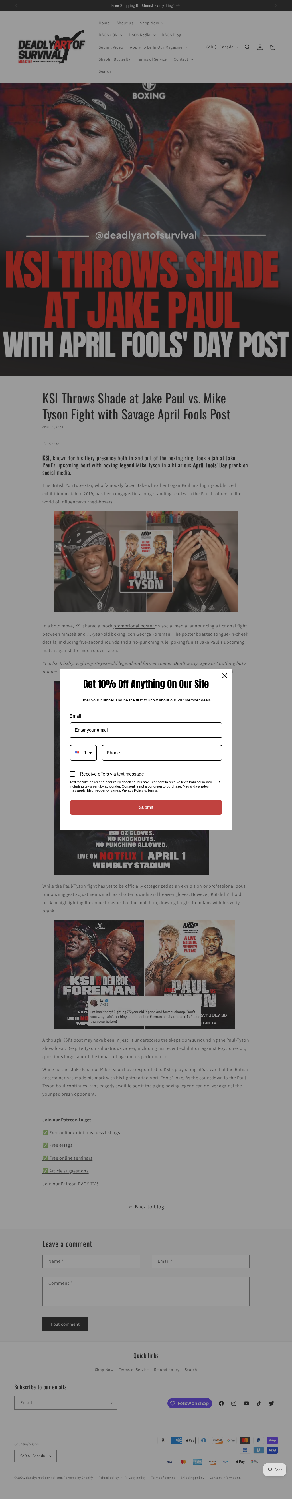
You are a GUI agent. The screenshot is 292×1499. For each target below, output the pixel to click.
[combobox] (83, 753)
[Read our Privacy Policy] (219, 782)
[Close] (225, 676)
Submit (146, 807)
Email (75, 716)
